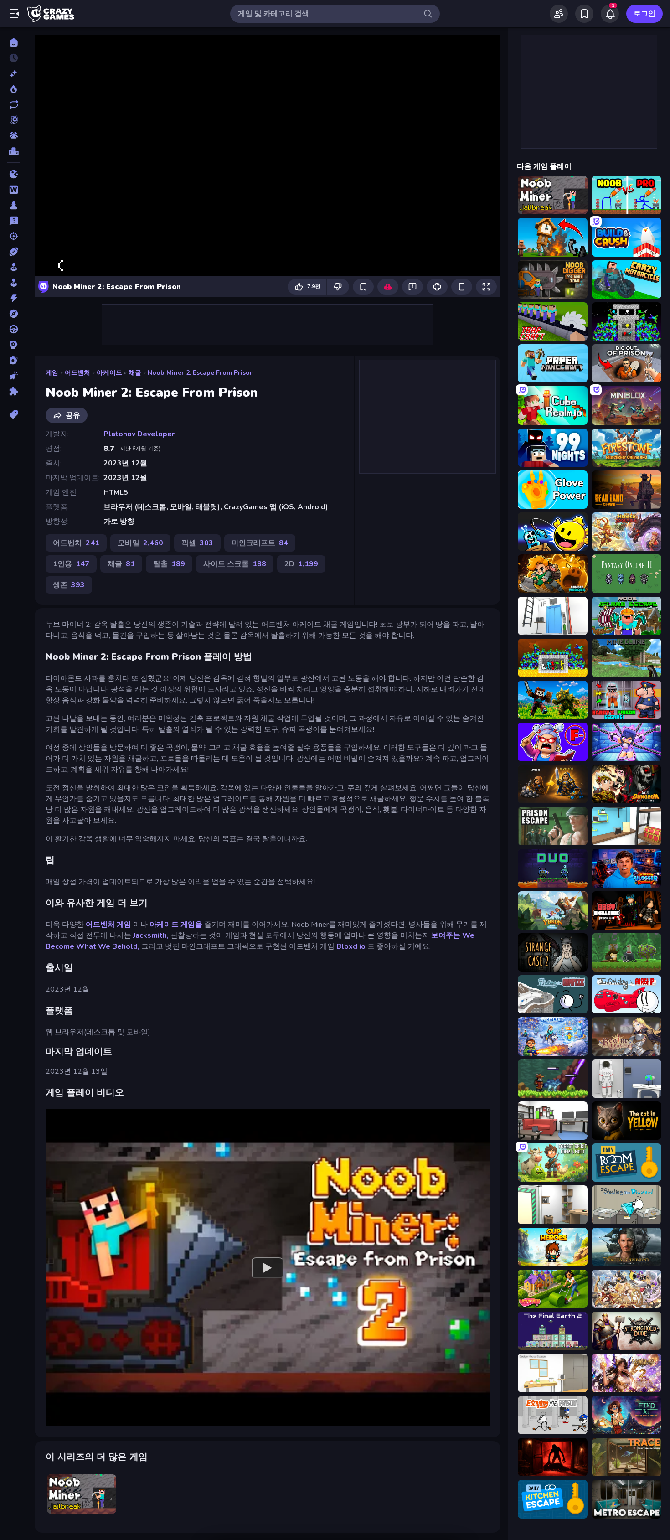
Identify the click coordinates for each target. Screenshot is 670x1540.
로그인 (644, 14)
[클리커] (13, 375)
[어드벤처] (13, 313)
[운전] (13, 329)
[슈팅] (13, 236)
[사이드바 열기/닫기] (15, 14)
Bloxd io (351, 946)
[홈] (13, 42)
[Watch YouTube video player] (267, 1267)
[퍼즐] (13, 391)
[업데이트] (13, 104)
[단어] (13, 189)
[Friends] (559, 14)
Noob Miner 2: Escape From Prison (201, 372)
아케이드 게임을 (175, 925)
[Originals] (13, 120)
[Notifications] (610, 14)
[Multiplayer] (13, 135)
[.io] (13, 174)
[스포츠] (13, 251)
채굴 (135, 372)
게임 (52, 372)
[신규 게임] (13, 73)
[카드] (13, 360)
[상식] (13, 220)
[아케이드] (13, 282)
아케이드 (109, 372)
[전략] (13, 344)
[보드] (13, 205)
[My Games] (584, 14)
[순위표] (13, 151)
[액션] (13, 298)
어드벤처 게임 (108, 925)
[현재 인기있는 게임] (13, 89)
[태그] (13, 414)
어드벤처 (77, 372)
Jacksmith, (151, 935)
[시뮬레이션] (13, 267)
